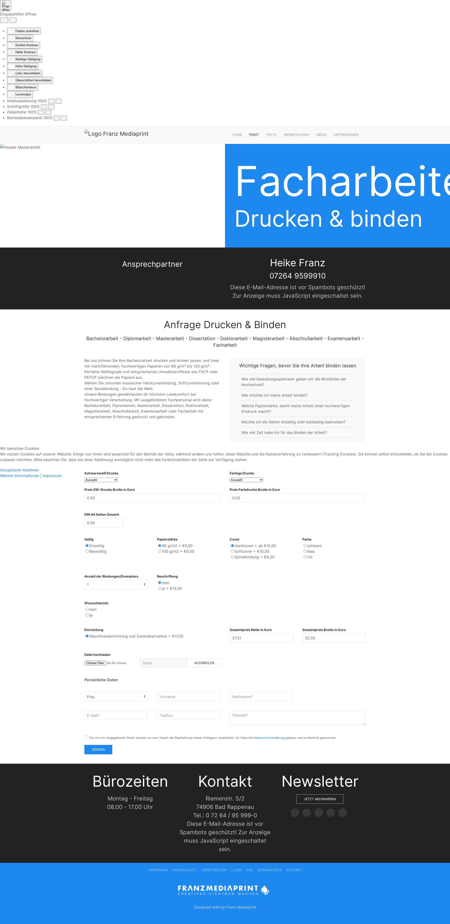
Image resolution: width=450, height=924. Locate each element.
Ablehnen (30, 470)
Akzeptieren (10, 470)
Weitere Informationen (19, 475)
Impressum (52, 475)
